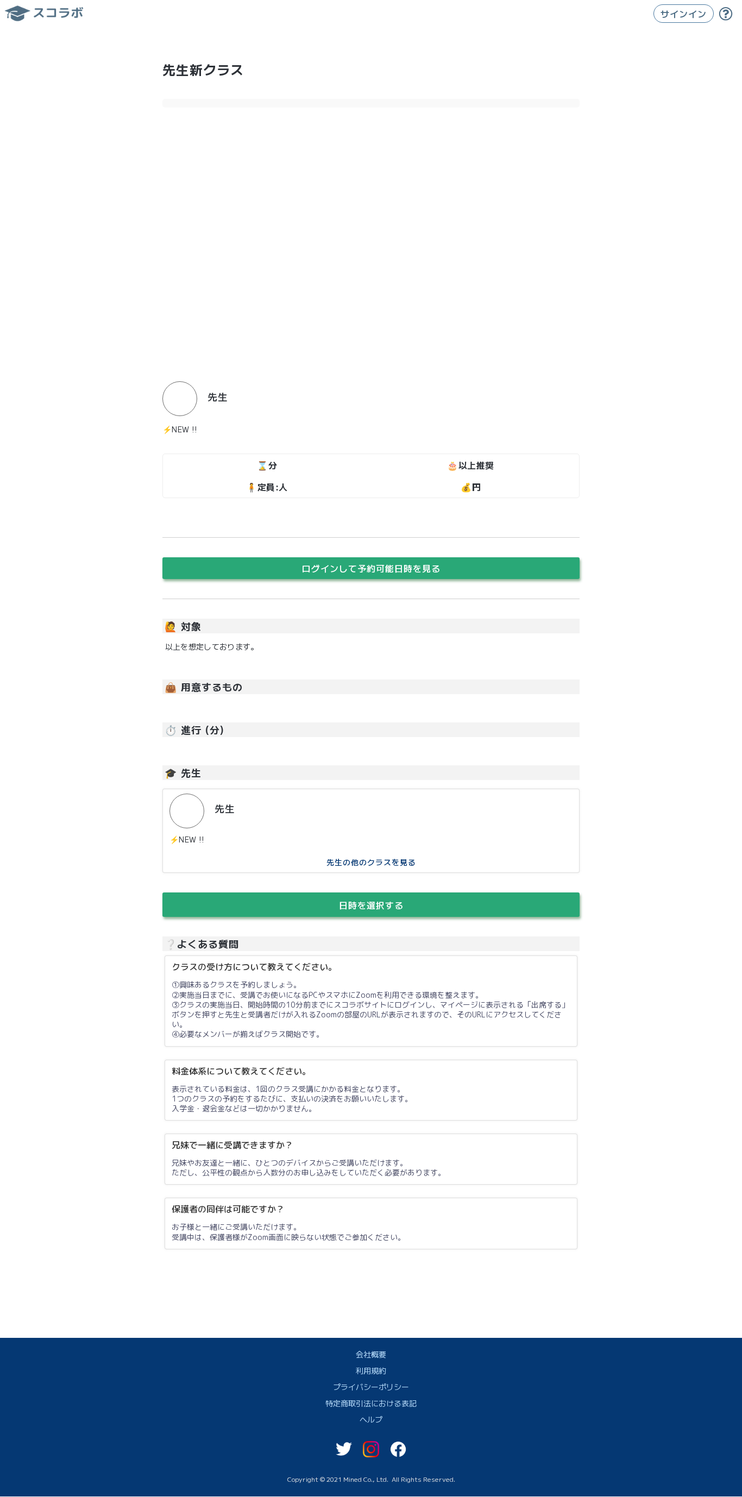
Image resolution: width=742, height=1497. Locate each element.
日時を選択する (371, 904)
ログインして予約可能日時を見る (371, 568)
